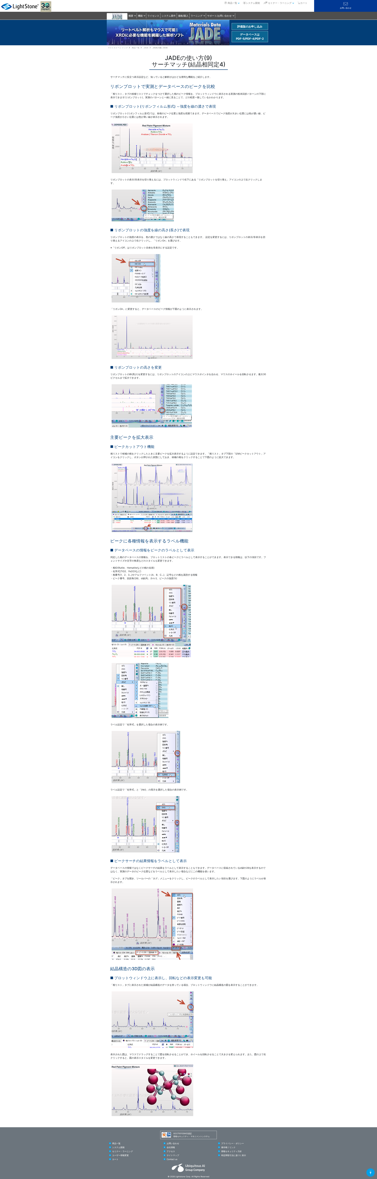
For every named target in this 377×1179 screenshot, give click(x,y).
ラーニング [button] (196, 15)
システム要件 (169, 15)
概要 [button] (131, 15)
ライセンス (153, 15)
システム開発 (253, 2)
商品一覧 (232, 2)
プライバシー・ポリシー (232, 1143)
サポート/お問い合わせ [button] (219, 15)
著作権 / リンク (228, 1147)
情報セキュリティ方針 (231, 1151)
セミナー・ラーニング (279, 2)
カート (115, 1159)
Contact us (172, 1159)
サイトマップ (173, 1155)
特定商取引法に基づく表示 (233, 1155)
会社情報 (171, 1147)
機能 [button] (140, 15)
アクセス (171, 1151)
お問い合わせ (345, 8)
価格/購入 (183, 15)
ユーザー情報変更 (120, 1155)
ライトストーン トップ (118, 48)
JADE (146, 48)
